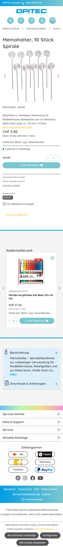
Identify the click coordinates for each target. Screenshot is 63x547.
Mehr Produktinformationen (17, 127)
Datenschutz (25, 489)
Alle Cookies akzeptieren (32, 542)
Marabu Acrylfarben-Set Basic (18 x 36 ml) (31, 297)
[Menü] (10, 20)
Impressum (10, 489)
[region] (31, 288)
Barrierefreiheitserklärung (26, 494)
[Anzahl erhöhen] (58, 158)
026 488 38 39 (34, 2)
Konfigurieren (50, 535)
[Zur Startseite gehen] (31, 11)
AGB (36, 489)
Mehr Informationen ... (45, 529)
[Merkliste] (31, 20)
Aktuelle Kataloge (15, 437)
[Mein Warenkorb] (52, 20)
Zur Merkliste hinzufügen (20, 204)
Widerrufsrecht (49, 489)
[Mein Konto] (42, 20)
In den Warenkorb (29, 165)
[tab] (31, 363)
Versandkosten (19, 514)
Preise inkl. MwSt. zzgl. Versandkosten (23, 142)
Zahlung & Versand (11, 186)
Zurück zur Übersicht (17, 214)
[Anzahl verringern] (48, 158)
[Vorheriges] (5, 76)
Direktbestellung (34, 499)
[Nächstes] (58, 76)
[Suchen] (21, 20)
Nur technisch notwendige (22, 535)
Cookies (46, 494)
